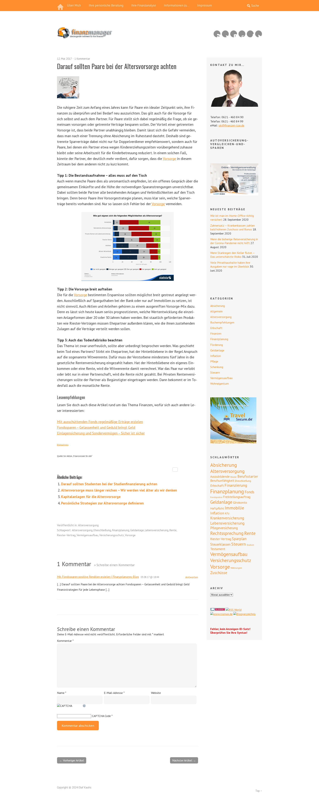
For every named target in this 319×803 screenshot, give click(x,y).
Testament (217, 549)
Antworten (191, 577)
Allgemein (216, 311)
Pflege (214, 361)
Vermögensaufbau (87, 535)
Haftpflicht (217, 508)
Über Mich (74, 5)
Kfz (227, 513)
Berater (233, 477)
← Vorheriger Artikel (71, 760)
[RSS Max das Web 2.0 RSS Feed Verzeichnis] (221, 614)
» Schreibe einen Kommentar (114, 565)
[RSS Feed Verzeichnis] (233, 610)
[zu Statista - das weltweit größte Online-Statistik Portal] (127, 246)
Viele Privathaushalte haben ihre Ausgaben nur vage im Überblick (230, 264)
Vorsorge (169, 158)
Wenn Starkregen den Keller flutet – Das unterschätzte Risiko (232, 254)
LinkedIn (233, 33)
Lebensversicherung (156, 530)
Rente (172, 530)
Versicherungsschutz (111, 535)
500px (242, 33)
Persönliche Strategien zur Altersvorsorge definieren (102, 503)
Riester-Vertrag (66, 535)
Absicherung (217, 306)
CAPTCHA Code (101, 716)
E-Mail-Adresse (114, 693)
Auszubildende (220, 477)
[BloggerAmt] (244, 614)
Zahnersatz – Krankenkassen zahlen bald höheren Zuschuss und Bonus (232, 227)
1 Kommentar (82, 58)
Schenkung (216, 367)
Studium (250, 545)
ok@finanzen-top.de (231, 125)
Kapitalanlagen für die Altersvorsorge (91, 496)
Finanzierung (235, 485)
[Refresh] (84, 706)
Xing (225, 33)
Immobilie (234, 508)
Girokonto (240, 502)
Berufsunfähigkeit (222, 481)
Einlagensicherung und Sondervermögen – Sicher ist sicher (101, 433)
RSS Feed (217, 33)
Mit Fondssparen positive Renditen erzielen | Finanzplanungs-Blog (98, 576)
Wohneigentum (219, 383)
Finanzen (215, 333)
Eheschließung (102, 530)
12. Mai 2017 (64, 58)
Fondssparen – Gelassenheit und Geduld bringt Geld (96, 427)
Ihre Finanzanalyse (143, 5)
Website (156, 693)
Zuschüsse (218, 572)
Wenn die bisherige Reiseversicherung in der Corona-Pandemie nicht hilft (234, 241)
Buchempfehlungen (222, 322)
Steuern (215, 372)
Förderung (216, 345)
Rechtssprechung (226, 533)
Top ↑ (258, 790)
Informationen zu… (176, 5)
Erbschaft (216, 328)
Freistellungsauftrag (236, 497)
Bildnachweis (62, 445)
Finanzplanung (120, 530)
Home (60, 5)
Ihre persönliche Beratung (106, 5)
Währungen (236, 567)
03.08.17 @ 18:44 (150, 577)
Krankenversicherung (227, 518)
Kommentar (65, 641)
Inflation (215, 356)
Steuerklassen (220, 544)
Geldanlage (137, 530)
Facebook (250, 33)
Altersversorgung (88, 525)
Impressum (204, 5)
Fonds (249, 491)
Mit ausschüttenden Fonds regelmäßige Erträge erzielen (100, 421)
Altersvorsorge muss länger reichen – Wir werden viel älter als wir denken (119, 490)
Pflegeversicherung (224, 528)
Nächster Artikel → (184, 760)
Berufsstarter (247, 476)
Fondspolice (216, 497)
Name (61, 693)
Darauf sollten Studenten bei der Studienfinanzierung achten (109, 484)
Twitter (258, 33)
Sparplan (239, 538)
